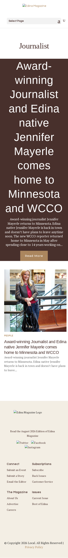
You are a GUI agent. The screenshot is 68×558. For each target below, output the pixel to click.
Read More (34, 256)
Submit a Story (15, 476)
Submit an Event (16, 470)
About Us (12, 498)
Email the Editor (16, 481)
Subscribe (38, 470)
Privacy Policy (34, 547)
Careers (11, 510)
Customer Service (42, 481)
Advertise (12, 504)
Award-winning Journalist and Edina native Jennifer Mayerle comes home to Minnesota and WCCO (34, 137)
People (8, 335)
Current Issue (40, 498)
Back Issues (39, 476)
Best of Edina (40, 504)
